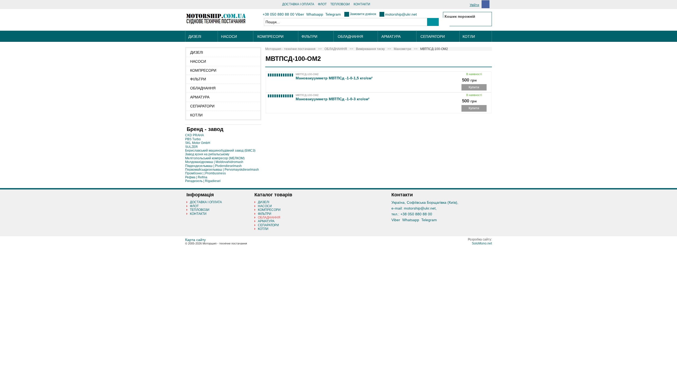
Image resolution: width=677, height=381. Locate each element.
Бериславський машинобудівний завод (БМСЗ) (220, 150)
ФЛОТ (322, 4)
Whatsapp (314, 14)
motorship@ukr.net (401, 14)
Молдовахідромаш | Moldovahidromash (214, 162)
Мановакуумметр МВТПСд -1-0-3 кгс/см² (332, 99)
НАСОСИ (229, 36)
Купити (474, 87)
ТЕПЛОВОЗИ (340, 4)
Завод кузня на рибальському (207, 154)
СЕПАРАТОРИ (432, 36)
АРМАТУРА (391, 36)
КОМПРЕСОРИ (270, 36)
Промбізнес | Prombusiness (205, 173)
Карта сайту (195, 240)
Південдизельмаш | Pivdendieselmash (213, 166)
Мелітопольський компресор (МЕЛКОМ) (215, 158)
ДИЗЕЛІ (194, 36)
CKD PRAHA (194, 135)
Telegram (333, 14)
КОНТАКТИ (362, 4)
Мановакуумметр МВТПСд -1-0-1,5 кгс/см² (334, 78)
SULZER (191, 147)
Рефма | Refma (196, 177)
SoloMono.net (482, 243)
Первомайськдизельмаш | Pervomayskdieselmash (222, 169)
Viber (299, 14)
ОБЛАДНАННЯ (350, 36)
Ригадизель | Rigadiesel (203, 181)
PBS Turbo (193, 139)
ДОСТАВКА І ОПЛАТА (298, 4)
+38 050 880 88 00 (278, 14)
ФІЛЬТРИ (309, 36)
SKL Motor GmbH (197, 143)
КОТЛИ (469, 36)
